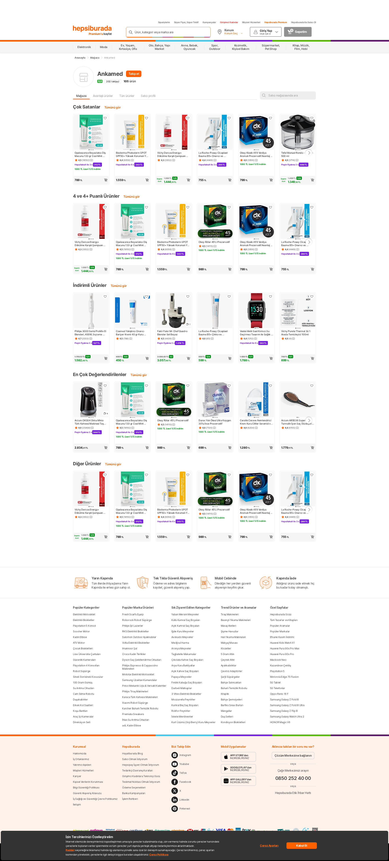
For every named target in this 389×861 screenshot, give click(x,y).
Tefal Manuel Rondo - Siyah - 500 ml (297, 154)
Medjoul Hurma (180, 642)
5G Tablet (275, 682)
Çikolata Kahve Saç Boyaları (187, 659)
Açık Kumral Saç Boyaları (185, 625)
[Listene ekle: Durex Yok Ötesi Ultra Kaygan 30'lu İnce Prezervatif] (229, 385)
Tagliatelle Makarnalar (183, 654)
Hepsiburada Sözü (280, 614)
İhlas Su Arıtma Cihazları (135, 719)
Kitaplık (225, 693)
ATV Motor (79, 642)
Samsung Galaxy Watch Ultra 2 (287, 716)
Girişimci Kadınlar (229, 22)
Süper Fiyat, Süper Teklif (186, 22)
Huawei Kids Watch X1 (282, 642)
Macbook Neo (278, 659)
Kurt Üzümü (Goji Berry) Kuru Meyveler (193, 722)
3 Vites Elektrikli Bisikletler (186, 693)
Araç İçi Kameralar (83, 716)
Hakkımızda (79, 753)
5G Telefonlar (277, 688)
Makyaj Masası (229, 642)
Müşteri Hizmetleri (251, 22)
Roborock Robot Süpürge (137, 620)
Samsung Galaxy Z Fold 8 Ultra (287, 705)
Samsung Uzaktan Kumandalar (139, 680)
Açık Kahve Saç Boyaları (185, 671)
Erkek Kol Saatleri (83, 705)
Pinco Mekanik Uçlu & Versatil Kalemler (144, 685)
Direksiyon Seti (81, 722)
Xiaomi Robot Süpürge (135, 702)
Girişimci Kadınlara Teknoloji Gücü (141, 776)
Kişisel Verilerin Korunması (88, 781)
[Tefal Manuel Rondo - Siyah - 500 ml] (297, 132)
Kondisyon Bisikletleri (233, 722)
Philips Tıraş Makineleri (135, 691)
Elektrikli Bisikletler (83, 620)
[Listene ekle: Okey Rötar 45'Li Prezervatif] (229, 207)
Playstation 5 (277, 671)
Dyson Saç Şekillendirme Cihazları (141, 659)
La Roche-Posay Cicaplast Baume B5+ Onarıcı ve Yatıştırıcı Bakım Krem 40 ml (214, 154)
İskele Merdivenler (182, 716)
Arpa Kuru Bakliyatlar (183, 665)
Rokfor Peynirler (180, 710)
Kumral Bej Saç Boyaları (184, 705)
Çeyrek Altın (228, 659)
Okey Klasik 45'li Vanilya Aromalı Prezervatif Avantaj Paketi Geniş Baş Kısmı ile (255, 154)
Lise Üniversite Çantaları (87, 654)
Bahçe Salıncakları (231, 682)
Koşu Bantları (80, 710)
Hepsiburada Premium (275, 22)
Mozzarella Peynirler (183, 699)
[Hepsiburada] (92, 28)
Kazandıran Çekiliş (280, 665)
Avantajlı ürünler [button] (103, 96)
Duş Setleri (227, 716)
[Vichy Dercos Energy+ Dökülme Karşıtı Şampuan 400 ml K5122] (173, 132)
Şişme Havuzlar (229, 631)
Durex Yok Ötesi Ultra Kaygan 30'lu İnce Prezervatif (215, 422)
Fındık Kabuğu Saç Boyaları (186, 682)
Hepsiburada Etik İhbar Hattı (293, 792)
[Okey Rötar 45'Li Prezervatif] (215, 222)
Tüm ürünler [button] (126, 96)
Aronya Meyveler (181, 648)
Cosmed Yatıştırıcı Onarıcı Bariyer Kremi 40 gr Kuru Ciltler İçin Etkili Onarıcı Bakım (132, 333)
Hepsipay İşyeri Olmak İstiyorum (140, 764)
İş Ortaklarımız (81, 759)
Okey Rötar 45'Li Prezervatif (214, 241)
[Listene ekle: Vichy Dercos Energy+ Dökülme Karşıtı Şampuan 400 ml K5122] (187, 118)
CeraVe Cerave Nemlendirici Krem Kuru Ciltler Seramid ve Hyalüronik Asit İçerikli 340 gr (256, 422)
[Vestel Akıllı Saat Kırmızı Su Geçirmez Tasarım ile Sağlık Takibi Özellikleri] (256, 311)
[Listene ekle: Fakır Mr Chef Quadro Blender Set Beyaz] (187, 296)
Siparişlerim (164, 22)
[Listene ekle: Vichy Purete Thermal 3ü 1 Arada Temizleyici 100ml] (311, 296)
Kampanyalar (209, 22)
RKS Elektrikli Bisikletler (135, 631)
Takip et (133, 73)
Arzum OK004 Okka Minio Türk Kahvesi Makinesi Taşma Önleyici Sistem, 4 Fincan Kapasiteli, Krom (91, 422)
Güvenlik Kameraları (84, 659)
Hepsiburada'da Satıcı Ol (303, 22)
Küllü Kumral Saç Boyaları (185, 620)
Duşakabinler (80, 699)
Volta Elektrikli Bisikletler (136, 642)
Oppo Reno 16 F (279, 693)
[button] (91, 180)
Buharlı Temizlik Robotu (234, 688)
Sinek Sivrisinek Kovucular (88, 676)
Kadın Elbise (80, 637)
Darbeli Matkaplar (181, 688)
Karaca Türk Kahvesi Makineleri (140, 697)
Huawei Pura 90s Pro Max (284, 648)
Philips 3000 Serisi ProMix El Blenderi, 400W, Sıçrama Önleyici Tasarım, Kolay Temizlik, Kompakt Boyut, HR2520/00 (91, 333)
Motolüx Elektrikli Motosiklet (138, 674)
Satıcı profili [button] (148, 96)
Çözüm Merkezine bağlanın (293, 755)
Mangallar (226, 710)
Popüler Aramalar (280, 625)
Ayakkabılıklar (228, 665)
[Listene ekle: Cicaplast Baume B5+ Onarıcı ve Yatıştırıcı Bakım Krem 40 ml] (229, 118)
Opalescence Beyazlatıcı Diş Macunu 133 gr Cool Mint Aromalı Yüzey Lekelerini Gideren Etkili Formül (90, 154)
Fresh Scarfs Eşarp (133, 614)
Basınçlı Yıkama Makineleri (236, 620)
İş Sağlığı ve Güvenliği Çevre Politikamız (95, 798)
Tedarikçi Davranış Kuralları (137, 770)
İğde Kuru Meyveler (182, 631)
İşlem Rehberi (130, 798)
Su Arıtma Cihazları (83, 688)
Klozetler (226, 648)
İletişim (77, 804)
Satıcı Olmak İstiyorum (134, 759)
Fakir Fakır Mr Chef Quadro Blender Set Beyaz (172, 333)
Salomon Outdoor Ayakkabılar (139, 637)
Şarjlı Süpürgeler (230, 676)
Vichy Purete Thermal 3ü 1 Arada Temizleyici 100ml (296, 333)
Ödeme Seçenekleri (133, 787)
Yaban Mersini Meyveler (185, 614)
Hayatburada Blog (132, 753)
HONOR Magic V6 (280, 722)
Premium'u (96, 33)
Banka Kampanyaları (133, 793)
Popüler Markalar (280, 631)
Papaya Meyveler (181, 676)
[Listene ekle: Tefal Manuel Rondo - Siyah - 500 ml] (311, 118)
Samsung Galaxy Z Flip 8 (284, 710)
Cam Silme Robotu (83, 693)
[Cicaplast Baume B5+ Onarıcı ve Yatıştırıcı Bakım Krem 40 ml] (215, 132)
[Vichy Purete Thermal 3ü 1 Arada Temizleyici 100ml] (297, 311)
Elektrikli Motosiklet (84, 614)
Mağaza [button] (81, 96)
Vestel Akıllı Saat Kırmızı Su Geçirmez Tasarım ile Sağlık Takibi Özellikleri (255, 333)
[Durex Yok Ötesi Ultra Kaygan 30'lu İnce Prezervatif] (215, 400)
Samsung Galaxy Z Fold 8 (284, 699)
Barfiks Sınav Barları (232, 705)
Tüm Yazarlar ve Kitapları (284, 620)
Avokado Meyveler (182, 637)
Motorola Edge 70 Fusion (284, 676)
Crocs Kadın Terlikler (134, 654)
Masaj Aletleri (228, 625)
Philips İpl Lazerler (132, 625)
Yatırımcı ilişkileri (82, 764)
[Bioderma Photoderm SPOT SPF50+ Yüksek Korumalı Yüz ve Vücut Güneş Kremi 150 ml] (132, 132)
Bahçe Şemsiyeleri (231, 699)
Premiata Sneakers (133, 714)
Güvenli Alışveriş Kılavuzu (87, 793)
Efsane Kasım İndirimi (282, 637)
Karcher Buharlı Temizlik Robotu (140, 708)
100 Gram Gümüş (82, 682)
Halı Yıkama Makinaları (233, 637)
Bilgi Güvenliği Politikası (86, 787)
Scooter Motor (81, 631)
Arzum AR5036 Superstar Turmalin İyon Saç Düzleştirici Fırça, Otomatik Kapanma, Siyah (297, 422)
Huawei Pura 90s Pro (282, 654)
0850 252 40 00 (293, 778)
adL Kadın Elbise (131, 725)
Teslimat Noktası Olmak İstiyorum (141, 781)
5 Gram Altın (227, 654)
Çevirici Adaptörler (231, 671)
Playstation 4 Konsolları (86, 665)
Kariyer (77, 776)
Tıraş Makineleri (230, 614)
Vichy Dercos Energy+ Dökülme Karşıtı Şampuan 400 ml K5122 (171, 154)
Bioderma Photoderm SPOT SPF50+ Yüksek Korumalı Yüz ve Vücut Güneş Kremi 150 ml (132, 154)
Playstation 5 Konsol (84, 625)
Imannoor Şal (129, 648)
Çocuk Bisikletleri (83, 648)
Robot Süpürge (81, 671)
